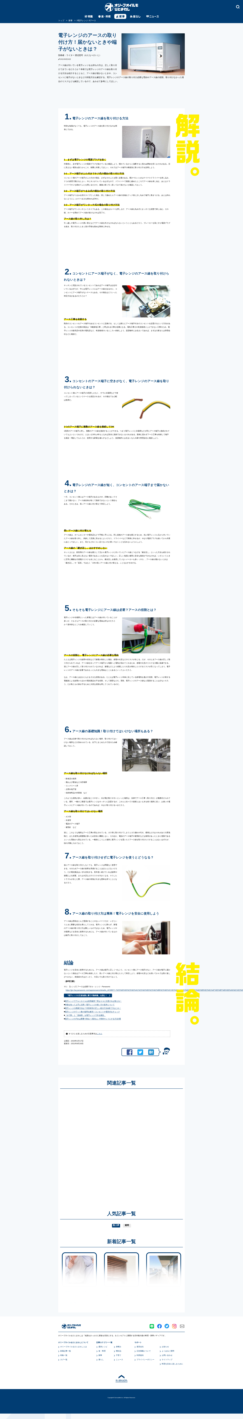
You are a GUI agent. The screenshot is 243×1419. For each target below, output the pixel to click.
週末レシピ (102, 1347)
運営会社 (140, 1347)
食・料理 (102, 1351)
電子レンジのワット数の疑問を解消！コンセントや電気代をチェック (92, 1012)
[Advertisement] (97, 1146)
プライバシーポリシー (145, 1360)
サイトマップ (167, 1360)
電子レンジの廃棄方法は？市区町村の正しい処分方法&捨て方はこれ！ (93, 1008)
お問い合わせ (167, 1355)
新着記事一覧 (65, 1351)
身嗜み (118, 1347)
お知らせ (165, 1347)
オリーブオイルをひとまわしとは (73, 1347)
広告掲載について (144, 1351)
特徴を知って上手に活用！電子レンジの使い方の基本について (90, 1005)
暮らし (101, 1360)
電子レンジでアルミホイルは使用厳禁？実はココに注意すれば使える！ (93, 1001)
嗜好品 (118, 1351)
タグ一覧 (63, 1360)
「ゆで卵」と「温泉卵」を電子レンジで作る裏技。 (85, 1015)
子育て (118, 1355)
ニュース (119, 1360)
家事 (100, 1355)
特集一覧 (63, 1355)
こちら (99, 1034)
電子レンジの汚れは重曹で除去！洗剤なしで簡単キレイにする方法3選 (93, 1019)
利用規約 (140, 1355)
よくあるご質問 (168, 1351)
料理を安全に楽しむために (172, 1364)
